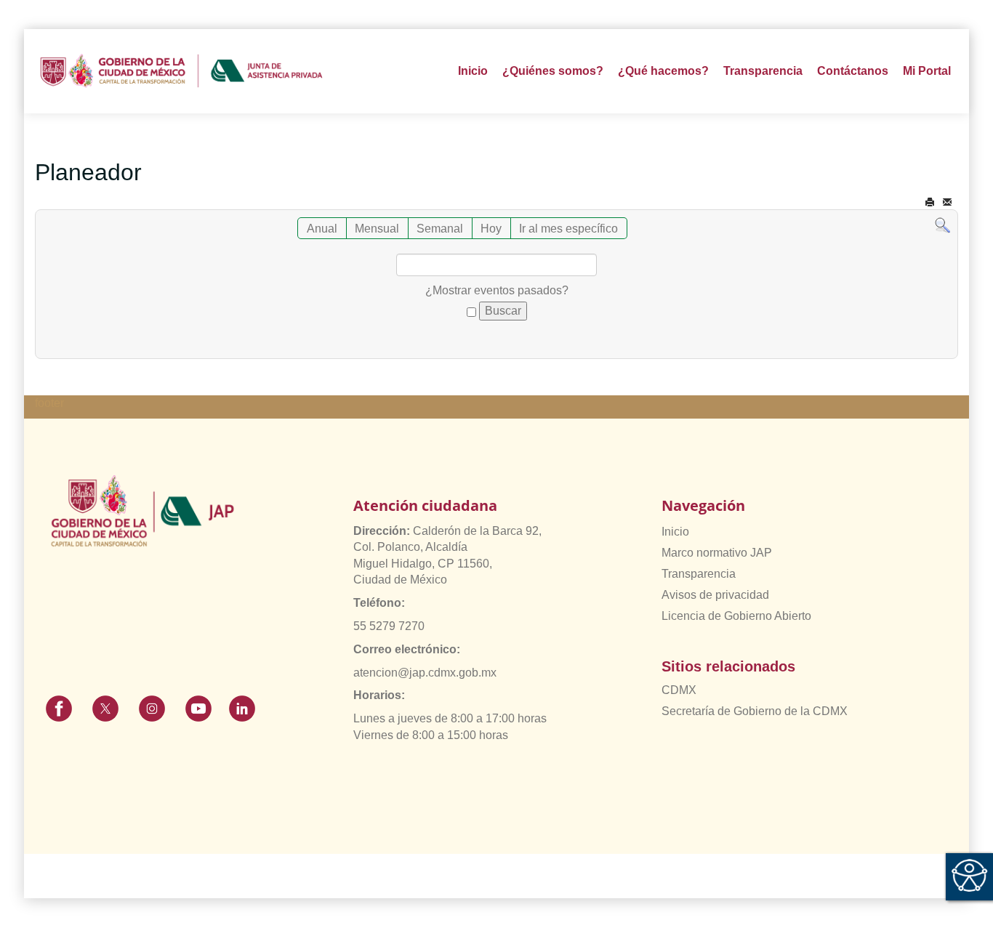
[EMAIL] (947, 202)
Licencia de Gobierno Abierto (736, 616)
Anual (322, 228)
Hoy (491, 228)
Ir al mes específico (568, 228)
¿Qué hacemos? (663, 71)
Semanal (440, 228)
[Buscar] (942, 225)
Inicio (473, 71)
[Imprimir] (929, 202)
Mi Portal (927, 71)
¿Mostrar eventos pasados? (496, 290)
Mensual (377, 228)
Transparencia (699, 574)
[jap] (181, 71)
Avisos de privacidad (715, 595)
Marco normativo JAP (717, 552)
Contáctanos (852, 71)
